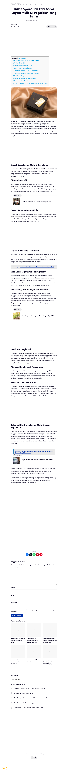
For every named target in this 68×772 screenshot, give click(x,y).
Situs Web (14, 602)
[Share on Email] (37, 554)
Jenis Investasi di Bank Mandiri (33, 661)
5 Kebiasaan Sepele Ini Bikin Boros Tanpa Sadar (36, 202)
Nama (13, 587)
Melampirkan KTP (19, 63)
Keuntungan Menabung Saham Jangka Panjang (48, 662)
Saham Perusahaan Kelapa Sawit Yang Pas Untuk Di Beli (37, 460)
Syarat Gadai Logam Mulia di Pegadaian (26, 60)
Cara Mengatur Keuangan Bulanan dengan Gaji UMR (38, 316)
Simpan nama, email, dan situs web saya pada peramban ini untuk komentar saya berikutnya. (32, 611)
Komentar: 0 (52, 27)
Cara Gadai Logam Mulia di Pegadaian (26, 70)
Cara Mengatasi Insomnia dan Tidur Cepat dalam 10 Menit (32, 698)
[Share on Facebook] (27, 554)
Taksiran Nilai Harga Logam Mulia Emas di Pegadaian (31, 83)
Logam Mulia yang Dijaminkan (23, 68)
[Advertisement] (34, 42)
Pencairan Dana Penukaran (22, 81)
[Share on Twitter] (30, 554)
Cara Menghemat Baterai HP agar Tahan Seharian (29, 688)
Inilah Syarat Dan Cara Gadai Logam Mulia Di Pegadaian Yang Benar (34, 12)
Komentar (14, 568)
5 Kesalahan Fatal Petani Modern (24, 693)
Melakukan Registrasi (20, 76)
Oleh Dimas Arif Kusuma (18, 27)
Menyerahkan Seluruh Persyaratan (25, 78)
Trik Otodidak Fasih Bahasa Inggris (24, 703)
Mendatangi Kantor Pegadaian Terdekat (26, 73)
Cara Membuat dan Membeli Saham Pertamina (17, 662)
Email (13, 595)
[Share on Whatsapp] (34, 554)
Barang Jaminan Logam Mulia (23, 65)
